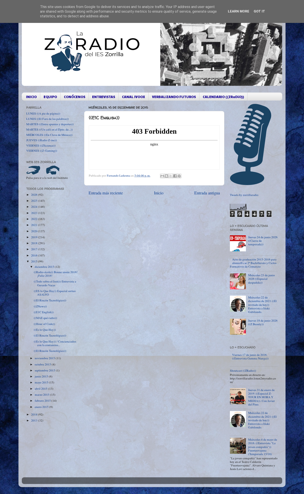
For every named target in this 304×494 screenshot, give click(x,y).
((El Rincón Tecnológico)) (50, 300)
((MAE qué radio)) (45, 318)
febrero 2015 (43, 401)
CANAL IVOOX (133, 96)
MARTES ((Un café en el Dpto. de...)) (49, 129)
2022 (34, 219)
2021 (34, 225)
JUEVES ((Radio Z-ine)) (41, 140)
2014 (34, 414)
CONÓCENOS (74, 96)
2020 (34, 231)
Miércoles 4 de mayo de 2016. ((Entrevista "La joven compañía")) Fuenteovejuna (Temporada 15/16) (262, 447)
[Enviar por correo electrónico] (162, 176)
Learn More (238, 11)
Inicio (158, 193)
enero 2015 (42, 407)
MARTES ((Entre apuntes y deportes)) (50, 124)
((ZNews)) (40, 306)
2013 (34, 420)
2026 (34, 195)
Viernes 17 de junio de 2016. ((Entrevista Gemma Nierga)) (250, 356)
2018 (34, 243)
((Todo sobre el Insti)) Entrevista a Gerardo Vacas (55, 283)
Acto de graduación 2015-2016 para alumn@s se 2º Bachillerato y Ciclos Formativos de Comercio (253, 262)
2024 (34, 207)
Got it (259, 11)
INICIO (31, 96)
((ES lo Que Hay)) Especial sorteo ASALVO (55, 292)
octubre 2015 (43, 364)
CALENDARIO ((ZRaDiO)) (223, 96)
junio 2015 (42, 376)
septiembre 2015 (45, 370)
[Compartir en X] (170, 176)
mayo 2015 (42, 382)
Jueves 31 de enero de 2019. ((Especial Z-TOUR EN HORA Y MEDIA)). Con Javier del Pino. (261, 397)
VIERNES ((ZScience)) (41, 145)
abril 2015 (41, 389)
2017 (34, 249)
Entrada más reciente (106, 193)
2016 (34, 255)
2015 (34, 261)
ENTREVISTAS (103, 96)
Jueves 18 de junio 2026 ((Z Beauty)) (263, 322)
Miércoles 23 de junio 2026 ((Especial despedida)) (261, 278)
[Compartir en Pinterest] (179, 176)
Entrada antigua (207, 193)
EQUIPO (50, 96)
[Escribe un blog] (166, 176)
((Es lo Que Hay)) (45, 330)
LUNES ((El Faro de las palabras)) (47, 119)
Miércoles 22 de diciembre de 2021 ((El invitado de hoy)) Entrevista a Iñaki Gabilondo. (262, 304)
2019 (34, 237)
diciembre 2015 (45, 267)
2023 (34, 213)
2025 (34, 201)
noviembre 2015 (45, 358)
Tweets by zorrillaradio (244, 195)
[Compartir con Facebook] (175, 176)
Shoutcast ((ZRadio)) (243, 371)
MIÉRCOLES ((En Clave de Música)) (49, 135)
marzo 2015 (42, 395)
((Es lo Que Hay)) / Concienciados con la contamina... (55, 343)
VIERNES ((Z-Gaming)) (41, 151)
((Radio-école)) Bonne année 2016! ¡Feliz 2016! (56, 274)
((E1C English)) (44, 312)
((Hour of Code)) (44, 324)
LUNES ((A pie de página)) (43, 113)
